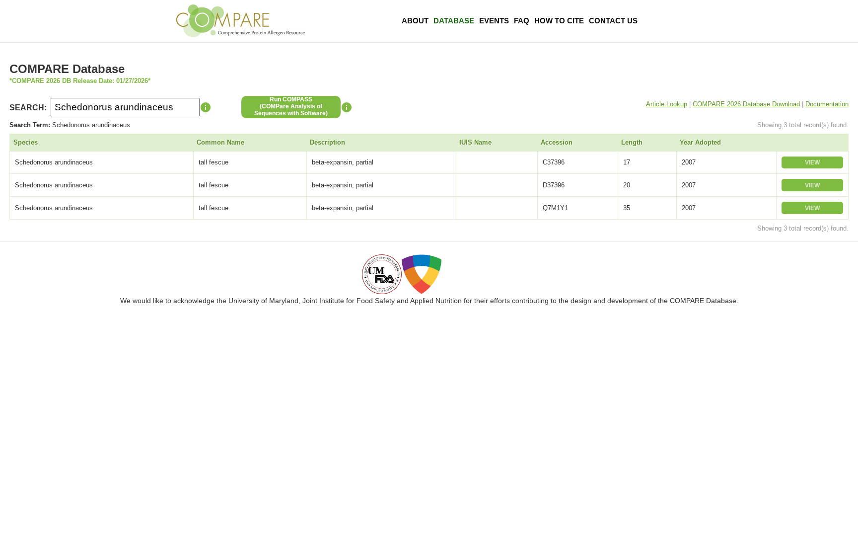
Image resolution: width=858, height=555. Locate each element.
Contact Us (613, 20)
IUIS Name (475, 142)
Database (453, 20)
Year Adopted (700, 142)
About (415, 20)
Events (494, 20)
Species (25, 142)
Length (632, 142)
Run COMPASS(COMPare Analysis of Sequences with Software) (291, 106)
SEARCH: (28, 107)
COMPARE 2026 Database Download (746, 104)
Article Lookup (666, 104)
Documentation (827, 104)
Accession (556, 142)
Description (327, 142)
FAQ (521, 20)
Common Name (220, 142)
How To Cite (559, 20)
